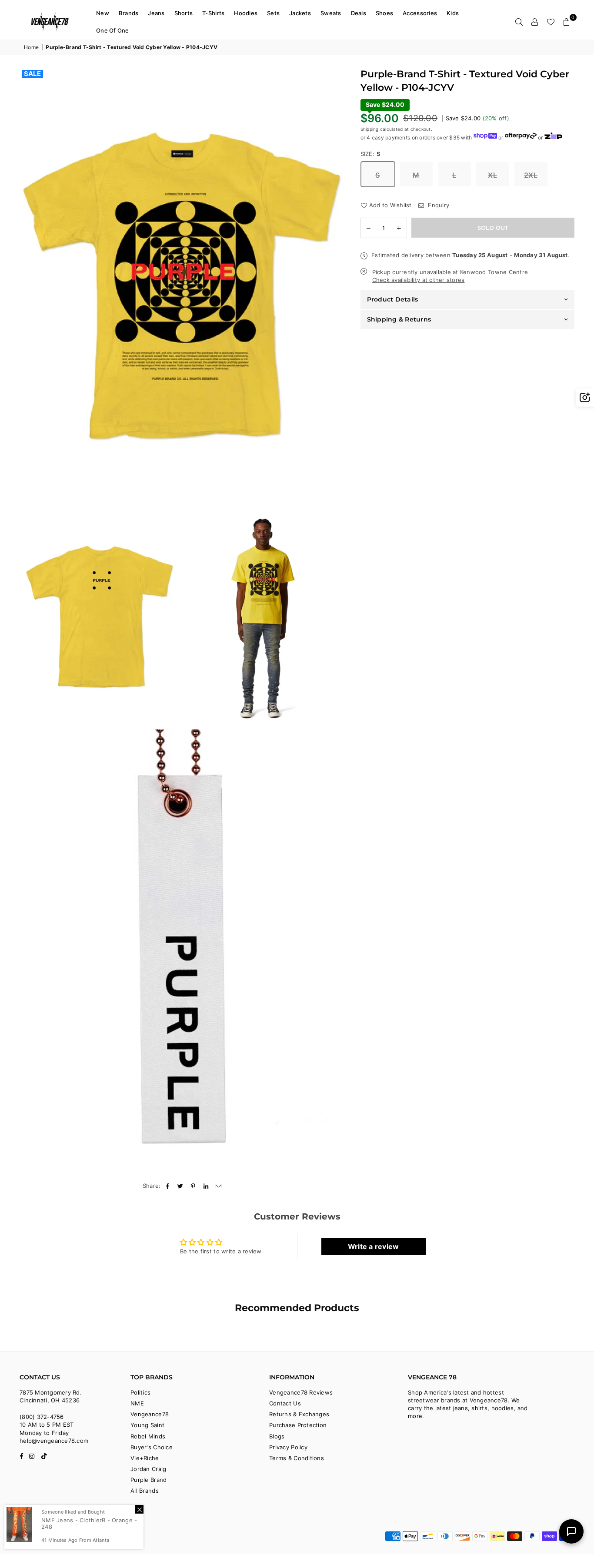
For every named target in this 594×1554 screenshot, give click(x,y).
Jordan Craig (148, 1468)
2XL (530, 174)
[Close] (139, 1509)
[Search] (519, 22)
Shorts (183, 13)
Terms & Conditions (296, 1458)
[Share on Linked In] (206, 1186)
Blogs (276, 1436)
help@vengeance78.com (54, 1440)
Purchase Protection (298, 1424)
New (102, 13)
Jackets (300, 13)
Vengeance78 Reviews (301, 1392)
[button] (566, 22)
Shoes (384, 13)
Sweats (330, 13)
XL (492, 174)
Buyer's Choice (151, 1447)
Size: (370, 153)
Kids (453, 13)
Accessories (420, 13)
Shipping (369, 128)
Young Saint (147, 1424)
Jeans (156, 13)
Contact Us (285, 1403)
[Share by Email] (219, 1186)
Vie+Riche (144, 1458)
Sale (32, 74)
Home (31, 47)
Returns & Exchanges (299, 1414)
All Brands (144, 1490)
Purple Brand (148, 1479)
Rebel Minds (147, 1436)
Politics (140, 1392)
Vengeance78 (149, 1414)
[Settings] (535, 22)
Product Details (392, 299)
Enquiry (437, 204)
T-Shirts (213, 13)
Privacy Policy (288, 1447)
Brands (129, 13)
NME (137, 1403)
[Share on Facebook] (168, 1186)
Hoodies (245, 13)
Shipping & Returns (399, 319)
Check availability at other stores (418, 279)
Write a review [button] (373, 1246)
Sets (273, 13)
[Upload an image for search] (585, 397)
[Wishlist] (551, 22)
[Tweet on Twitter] (180, 1186)
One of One (112, 30)
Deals (358, 13)
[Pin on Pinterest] (193, 1186)
